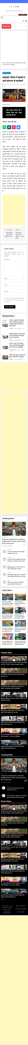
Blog (17, 906)
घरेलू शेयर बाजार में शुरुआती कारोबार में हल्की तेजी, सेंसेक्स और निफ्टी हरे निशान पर (20, 643)
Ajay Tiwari (6, 84)
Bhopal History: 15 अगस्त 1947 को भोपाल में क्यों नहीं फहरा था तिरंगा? (20, 616)
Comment (7, 259)
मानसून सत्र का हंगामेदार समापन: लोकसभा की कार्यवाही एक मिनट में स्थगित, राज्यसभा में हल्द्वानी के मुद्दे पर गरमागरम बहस (14, 541)
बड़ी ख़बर (3, 537)
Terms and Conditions (20, 909)
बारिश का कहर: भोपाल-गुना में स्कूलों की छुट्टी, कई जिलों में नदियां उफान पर (20, 630)
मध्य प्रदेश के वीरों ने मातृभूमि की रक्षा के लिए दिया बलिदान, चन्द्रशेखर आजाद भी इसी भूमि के (16, 561)
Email (14, 285)
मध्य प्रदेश (9, 549)
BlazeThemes (6, 912)
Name (14, 278)
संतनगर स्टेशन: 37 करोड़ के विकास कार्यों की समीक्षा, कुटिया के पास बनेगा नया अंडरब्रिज (16, 345)
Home (3, 63)
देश (6, 537)
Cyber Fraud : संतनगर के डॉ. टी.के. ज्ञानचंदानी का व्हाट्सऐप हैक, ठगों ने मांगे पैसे (17, 335)
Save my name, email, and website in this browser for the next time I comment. (14, 300)
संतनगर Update (10, 63)
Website (6, 291)
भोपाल (8, 565)
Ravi (12, 328)
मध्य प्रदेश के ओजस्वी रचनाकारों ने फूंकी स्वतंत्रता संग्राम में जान (20, 603)
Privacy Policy (21, 912)
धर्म (3, 638)
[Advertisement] (14, 47)
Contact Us (23, 906)
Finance (18, 638)
